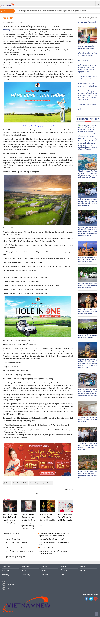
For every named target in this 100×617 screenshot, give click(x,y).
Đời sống (8, 18)
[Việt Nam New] (7, 3)
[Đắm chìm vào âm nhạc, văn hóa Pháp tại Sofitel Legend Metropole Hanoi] (87, 307)
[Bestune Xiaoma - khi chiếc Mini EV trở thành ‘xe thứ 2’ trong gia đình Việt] (87, 281)
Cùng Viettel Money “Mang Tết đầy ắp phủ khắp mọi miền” (65, 517)
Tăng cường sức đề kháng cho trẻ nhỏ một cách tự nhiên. (87, 107)
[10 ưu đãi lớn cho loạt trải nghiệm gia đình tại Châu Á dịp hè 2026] (87, 415)
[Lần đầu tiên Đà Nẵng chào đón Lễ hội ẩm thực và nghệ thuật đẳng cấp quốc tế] (87, 469)
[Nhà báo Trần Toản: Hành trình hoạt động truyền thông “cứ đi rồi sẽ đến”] (87, 42)
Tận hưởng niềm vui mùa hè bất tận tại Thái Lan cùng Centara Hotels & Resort (32, 47)
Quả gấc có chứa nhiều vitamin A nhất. (52, 539)
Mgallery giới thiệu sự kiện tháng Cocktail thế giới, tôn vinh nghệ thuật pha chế (47, 520)
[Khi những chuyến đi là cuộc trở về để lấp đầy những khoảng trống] (87, 255)
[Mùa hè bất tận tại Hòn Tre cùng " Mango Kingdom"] (87, 333)
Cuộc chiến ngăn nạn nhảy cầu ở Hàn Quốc (18, 551)
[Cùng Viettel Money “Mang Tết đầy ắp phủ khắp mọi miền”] (65, 512)
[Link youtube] (86, 600)
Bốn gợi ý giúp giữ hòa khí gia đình (15, 542)
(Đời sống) (6, 30)
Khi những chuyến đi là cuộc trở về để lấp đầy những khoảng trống (87, 259)
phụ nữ (19, 388)
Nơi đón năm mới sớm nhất (13, 548)
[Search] (97, 3)
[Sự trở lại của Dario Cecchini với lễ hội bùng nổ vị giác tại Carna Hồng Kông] (10, 512)
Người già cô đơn (84, 60)
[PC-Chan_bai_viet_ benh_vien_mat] (38, 460)
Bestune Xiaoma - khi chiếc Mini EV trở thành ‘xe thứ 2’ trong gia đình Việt (87, 285)
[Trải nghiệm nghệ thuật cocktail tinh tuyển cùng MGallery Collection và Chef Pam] (87, 441)
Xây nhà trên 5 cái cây (11, 534)
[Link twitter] (91, 600)
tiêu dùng (14, 400)
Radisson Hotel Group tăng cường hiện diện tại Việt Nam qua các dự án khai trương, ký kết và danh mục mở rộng (87, 363)
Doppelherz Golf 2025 (20, 483)
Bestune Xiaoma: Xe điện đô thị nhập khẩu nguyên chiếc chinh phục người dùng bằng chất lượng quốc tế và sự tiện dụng (87, 231)
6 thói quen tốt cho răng (12, 539)
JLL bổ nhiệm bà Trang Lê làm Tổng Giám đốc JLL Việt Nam (25, 55)
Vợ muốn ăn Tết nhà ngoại (48, 548)
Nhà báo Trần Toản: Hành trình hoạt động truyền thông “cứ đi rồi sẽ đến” (87, 46)
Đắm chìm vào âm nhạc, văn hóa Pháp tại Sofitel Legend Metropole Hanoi (87, 311)
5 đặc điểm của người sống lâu (14, 557)
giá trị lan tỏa (47, 483)
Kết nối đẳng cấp (35, 483)
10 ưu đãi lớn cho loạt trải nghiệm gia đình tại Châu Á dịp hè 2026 (87, 419)
